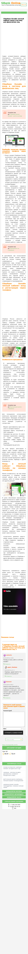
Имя (4, 729)
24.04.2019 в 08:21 (8, 684)
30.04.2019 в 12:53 (8, 658)
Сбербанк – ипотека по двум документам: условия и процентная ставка (11, 774)
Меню (23, 4)
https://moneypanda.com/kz (10, 745)
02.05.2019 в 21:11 (10, 670)
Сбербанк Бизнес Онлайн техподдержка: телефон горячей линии (13, 786)
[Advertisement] (14, 43)
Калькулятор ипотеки (14, 791)
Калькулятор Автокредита (14, 794)
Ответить (7, 664)
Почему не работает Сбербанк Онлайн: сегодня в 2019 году (12, 767)
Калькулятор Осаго (14, 797)
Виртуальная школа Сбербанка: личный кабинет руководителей (13, 779)
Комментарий (7, 710)
